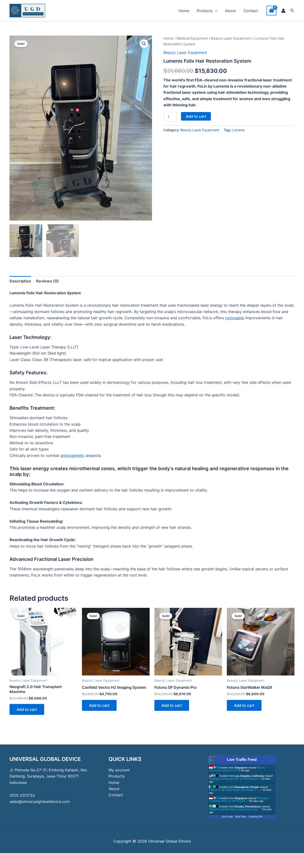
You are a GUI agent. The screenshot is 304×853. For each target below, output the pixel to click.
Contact (250, 10)
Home (183, 10)
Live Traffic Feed (242, 760)
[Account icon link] (283, 11)
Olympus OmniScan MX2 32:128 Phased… (235, 778)
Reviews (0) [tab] (47, 281)
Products (205, 10)
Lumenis (238, 130)
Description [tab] (20, 281)
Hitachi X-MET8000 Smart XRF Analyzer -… (235, 789)
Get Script (227, 816)
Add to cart (196, 116)
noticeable (234, 317)
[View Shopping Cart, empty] (271, 10)
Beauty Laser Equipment (231, 38)
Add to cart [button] (27, 709)
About (230, 10)
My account (119, 770)
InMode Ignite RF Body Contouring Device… (235, 809)
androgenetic (72, 455)
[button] (215, 10)
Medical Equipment (192, 38)
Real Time (240, 816)
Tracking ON (255, 816)
